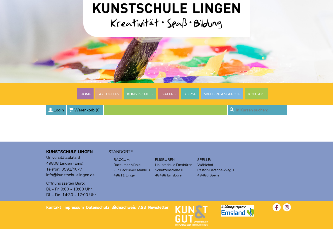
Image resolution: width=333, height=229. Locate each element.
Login (59, 110)
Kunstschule (140, 94)
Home (85, 94)
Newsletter (158, 207)
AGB (142, 207)
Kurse (190, 94)
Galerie (169, 94)
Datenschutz (97, 207)
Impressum (73, 207)
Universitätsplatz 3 (63, 157)
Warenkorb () (87, 110)
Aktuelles (109, 94)
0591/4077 (71, 169)
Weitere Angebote (222, 94)
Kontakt (256, 94)
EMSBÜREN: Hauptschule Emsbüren (173, 162)
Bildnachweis (123, 207)
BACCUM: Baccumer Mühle (126, 162)
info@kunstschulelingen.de (70, 175)
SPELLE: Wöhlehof (205, 162)
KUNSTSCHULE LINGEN (69, 151)
